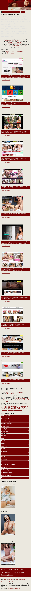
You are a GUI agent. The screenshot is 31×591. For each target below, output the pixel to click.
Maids (3, 440)
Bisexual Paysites (6, 475)
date (13, 51)
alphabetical (20, 51)
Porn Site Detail (6, 80)
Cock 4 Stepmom (5, 158)
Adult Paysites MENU (20, 579)
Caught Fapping (5, 242)
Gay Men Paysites (6, 467)
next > (12, 53)
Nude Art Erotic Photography (22, 564)
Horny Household (5, 103)
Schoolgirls (4, 454)
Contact (11, 575)
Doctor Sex (4, 431)
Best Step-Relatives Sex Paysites (16, 408)
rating (7, 51)
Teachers (4, 462)
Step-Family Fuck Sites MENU (9, 406)
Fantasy (3, 435)
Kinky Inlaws (4, 131)
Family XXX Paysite (6, 269)
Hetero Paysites (5, 415)
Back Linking (4, 575)
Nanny (3, 443)
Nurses (3, 448)
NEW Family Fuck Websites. (15, 43)
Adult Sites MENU (9, 579)
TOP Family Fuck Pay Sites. (12, 40)
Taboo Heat (4, 186)
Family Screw (4, 213)
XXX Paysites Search (6, 572)
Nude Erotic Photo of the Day (14, 508)
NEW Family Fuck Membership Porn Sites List (15, 400)
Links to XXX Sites (18, 569)
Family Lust (4, 352)
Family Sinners (5, 297)
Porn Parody (5, 451)
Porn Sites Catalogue (6, 569)
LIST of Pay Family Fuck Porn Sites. (17, 45)
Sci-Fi (3, 456)
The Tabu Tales (5, 324)
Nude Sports (5, 446)
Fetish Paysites (5, 418)
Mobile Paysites (5, 478)
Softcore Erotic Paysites (8, 464)
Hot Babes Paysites (7, 421)
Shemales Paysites (6, 472)
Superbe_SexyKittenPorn (7, 535)
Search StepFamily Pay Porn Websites (12, 410)
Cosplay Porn (5, 429)
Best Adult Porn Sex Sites (7, 581)
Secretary (4, 459)
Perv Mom (4, 379)
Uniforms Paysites (6, 423)
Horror (3, 438)
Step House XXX (5, 76)
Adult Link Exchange (19, 572)
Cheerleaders (5, 426)
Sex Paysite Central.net (14, 588)
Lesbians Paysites (6, 470)
